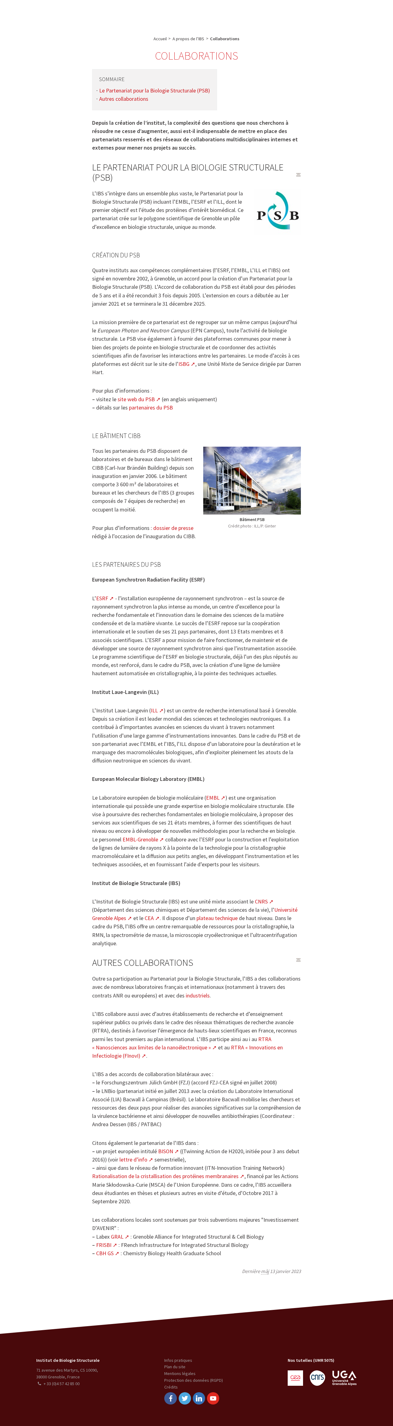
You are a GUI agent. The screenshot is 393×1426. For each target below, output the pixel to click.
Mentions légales (180, 1373)
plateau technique (217, 918)
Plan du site (174, 1366)
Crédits (171, 1387)
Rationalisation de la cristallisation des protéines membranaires (165, 1176)
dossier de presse (173, 527)
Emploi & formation (240, 14)
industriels (198, 995)
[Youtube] (213, 1398)
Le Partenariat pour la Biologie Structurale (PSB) (154, 90)
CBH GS (105, 1253)
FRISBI (103, 1244)
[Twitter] (185, 1398)
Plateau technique (153, 14)
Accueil (160, 38)
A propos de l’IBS (82, 14)
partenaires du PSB (151, 407)
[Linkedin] (199, 1398)
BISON (165, 1151)
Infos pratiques (178, 1360)
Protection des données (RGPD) (193, 1380)
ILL (154, 710)
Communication (196, 14)
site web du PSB (136, 399)
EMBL (213, 797)
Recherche (118, 14)
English (357, 14)
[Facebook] (170, 1398)
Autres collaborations (123, 98)
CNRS (261, 901)
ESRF (102, 598)
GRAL (117, 1236)
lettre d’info (133, 1159)
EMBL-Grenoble (140, 839)
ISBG (183, 363)
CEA (149, 918)
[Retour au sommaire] (298, 174)
